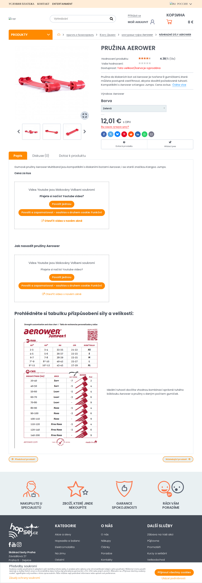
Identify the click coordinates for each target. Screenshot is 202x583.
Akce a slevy (63, 534)
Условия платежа (21, 4)
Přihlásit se (134, 15)
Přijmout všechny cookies (174, 572)
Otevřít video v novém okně (63, 221)
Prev (19, 131)
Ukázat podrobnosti (173, 578)
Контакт (43, 4)
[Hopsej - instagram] (19, 546)
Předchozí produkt (25, 459)
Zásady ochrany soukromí (24, 578)
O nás (105, 534)
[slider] (144, 58)
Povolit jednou (61, 204)
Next (83, 131)
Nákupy (106, 541)
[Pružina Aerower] (52, 83)
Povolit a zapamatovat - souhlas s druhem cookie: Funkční (61, 212)
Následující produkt (176, 459)
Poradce (106, 553)
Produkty (19, 34)
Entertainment (62, 4)
